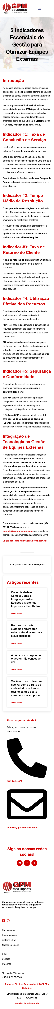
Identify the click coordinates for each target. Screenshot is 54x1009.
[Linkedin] (20, 863)
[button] (39, 9)
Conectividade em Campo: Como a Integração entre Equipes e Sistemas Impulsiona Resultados (25, 599)
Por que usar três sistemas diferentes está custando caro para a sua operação (26, 631)
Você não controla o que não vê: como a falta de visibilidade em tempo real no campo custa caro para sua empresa (26, 688)
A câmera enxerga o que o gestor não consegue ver (26, 658)
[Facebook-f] (34, 863)
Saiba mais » (16, 614)
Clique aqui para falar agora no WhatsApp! (25, 540)
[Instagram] (27, 863)
